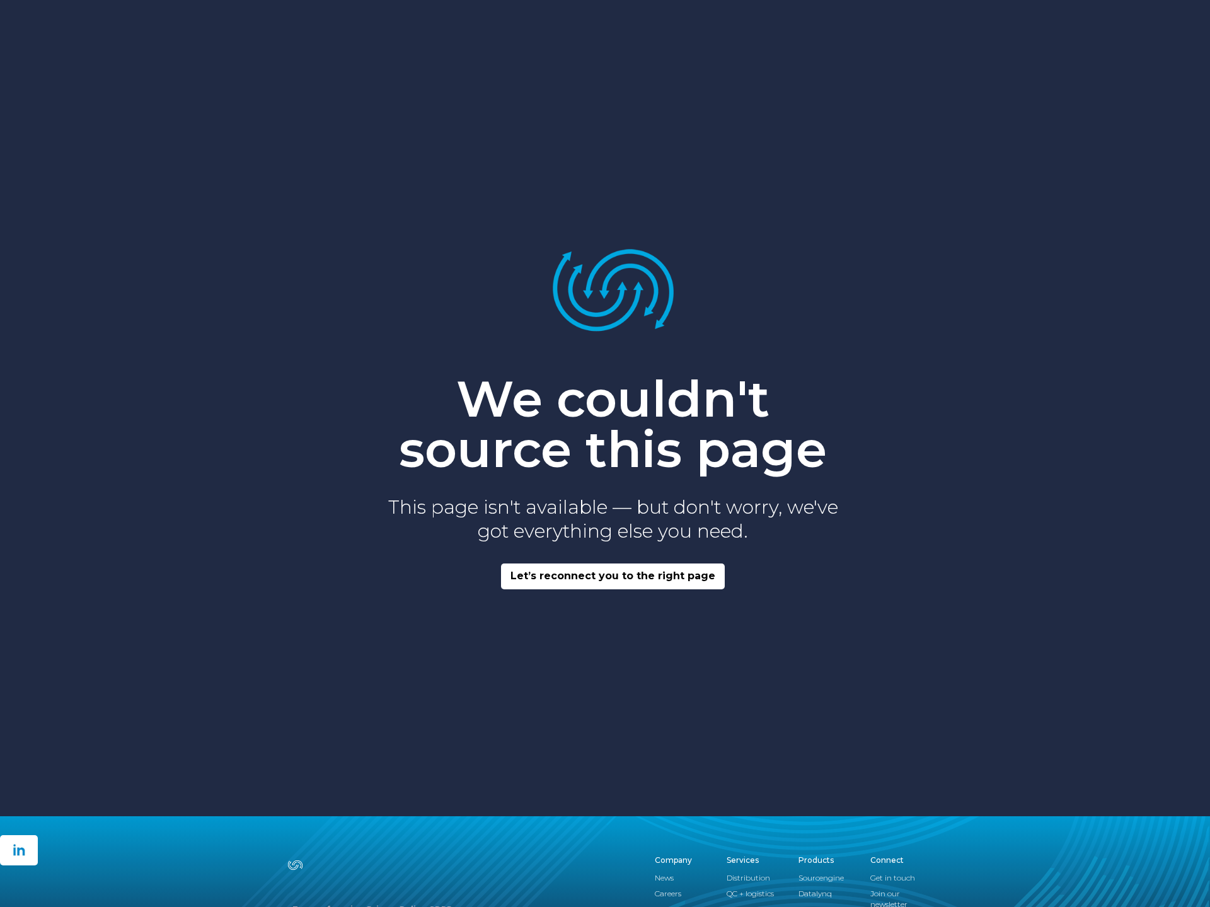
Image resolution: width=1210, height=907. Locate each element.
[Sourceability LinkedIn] (19, 850)
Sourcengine (821, 877)
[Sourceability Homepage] (303, 865)
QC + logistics (750, 893)
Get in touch (892, 877)
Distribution (748, 877)
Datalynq (815, 893)
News (664, 877)
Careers (668, 893)
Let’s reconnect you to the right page (612, 576)
